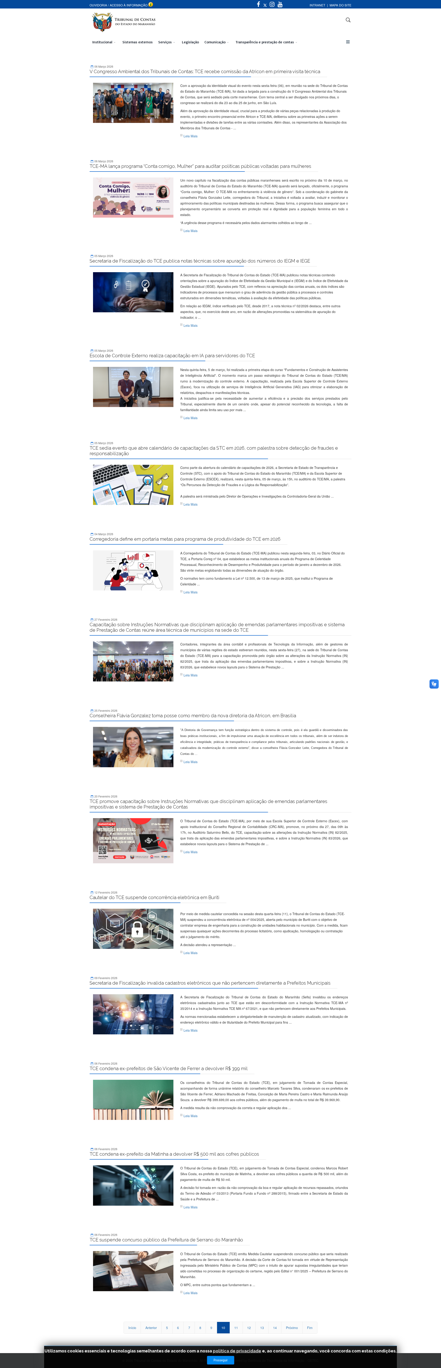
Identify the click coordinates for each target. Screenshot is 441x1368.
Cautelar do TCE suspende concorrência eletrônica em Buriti (154, 897)
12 (249, 1327)
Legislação (190, 42)
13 (262, 1327)
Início (132, 1327)
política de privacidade (237, 1351)
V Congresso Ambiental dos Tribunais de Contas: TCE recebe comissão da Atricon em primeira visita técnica (205, 71)
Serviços (165, 42)
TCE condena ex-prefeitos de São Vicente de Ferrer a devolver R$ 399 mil (169, 1068)
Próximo (292, 1327)
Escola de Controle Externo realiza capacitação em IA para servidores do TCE (172, 355)
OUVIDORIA (98, 5)
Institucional (102, 42)
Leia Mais (191, 136)
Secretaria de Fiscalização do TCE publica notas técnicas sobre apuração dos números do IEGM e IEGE (200, 261)
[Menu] (347, 42)
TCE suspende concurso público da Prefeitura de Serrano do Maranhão (166, 1240)
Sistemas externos (137, 42)
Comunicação (215, 42)
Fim (310, 1327)
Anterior (151, 1327)
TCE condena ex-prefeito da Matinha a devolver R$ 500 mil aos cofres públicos (174, 1154)
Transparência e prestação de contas (265, 42)
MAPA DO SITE (340, 5)
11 (236, 1327)
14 (275, 1327)
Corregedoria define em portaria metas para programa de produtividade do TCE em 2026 (185, 539)
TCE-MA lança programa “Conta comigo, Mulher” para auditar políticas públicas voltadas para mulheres (200, 166)
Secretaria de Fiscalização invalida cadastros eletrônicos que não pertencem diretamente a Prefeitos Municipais (210, 983)
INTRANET (317, 5)
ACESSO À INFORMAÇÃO (128, 5)
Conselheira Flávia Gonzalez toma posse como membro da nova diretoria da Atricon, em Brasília (193, 715)
